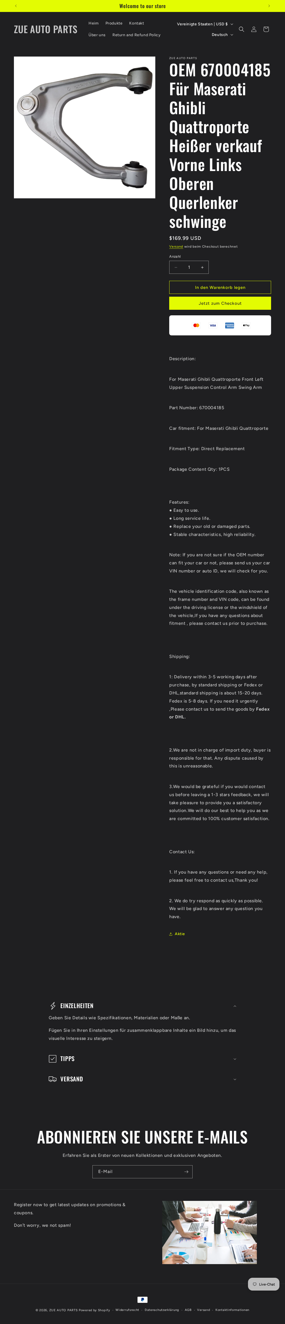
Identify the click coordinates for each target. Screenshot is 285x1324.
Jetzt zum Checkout (220, 303)
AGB (188, 1310)
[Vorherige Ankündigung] (16, 6)
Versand (176, 246)
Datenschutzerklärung (162, 1310)
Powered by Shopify (94, 1310)
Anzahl (175, 256)
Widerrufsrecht (127, 1310)
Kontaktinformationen (232, 1310)
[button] (241, 29)
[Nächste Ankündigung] (269, 6)
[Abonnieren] (186, 1171)
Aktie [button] (180, 934)
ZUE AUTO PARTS (63, 1310)
